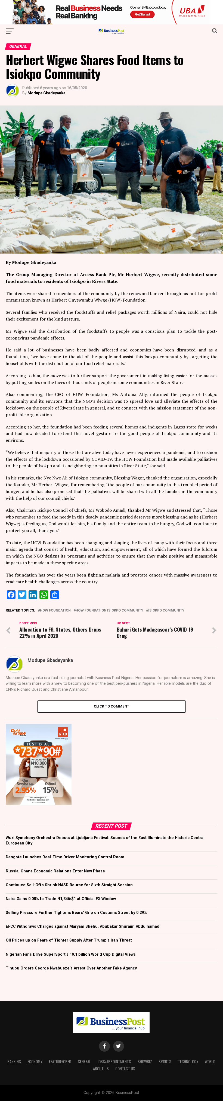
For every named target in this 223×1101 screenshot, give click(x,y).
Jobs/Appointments (114, 1061)
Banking (14, 1061)
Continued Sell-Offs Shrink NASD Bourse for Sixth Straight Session (69, 885)
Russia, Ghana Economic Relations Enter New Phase (55, 871)
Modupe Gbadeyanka (46, 93)
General (84, 1061)
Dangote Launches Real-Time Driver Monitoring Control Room (65, 857)
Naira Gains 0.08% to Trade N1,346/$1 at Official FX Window (61, 899)
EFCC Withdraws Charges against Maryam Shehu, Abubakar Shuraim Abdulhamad (82, 926)
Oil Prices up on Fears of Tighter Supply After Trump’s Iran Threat (69, 940)
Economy (34, 1061)
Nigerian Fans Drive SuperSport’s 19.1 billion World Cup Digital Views (71, 954)
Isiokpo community (166, 610)
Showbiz (145, 1061)
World (210, 1061)
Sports (165, 1061)
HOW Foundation (55, 610)
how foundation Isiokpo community (109, 610)
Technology (188, 1061)
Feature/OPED (60, 1061)
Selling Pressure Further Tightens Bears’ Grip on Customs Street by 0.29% (76, 912)
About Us (101, 1068)
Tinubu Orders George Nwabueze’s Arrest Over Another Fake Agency (71, 968)
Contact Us (125, 1068)
